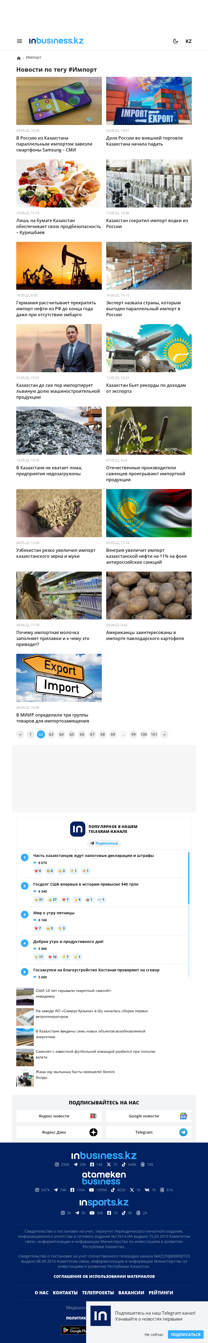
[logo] (97, 41)
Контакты (65, 1301)
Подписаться (185, 1334)
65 (72, 734)
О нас (41, 1301)
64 (61, 734)
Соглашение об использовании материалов (104, 1285)
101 (154, 734)
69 (113, 734)
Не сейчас (154, 1334)
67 (92, 734)
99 (133, 734)
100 (144, 734)
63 (51, 734)
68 (102, 734)
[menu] (19, 41)
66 (82, 734)
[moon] (175, 41)
